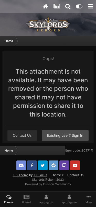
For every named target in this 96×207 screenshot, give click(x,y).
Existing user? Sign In (65, 135)
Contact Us (22, 135)
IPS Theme (20, 175)
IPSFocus (40, 175)
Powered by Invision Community (48, 184)
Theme (56, 175)
